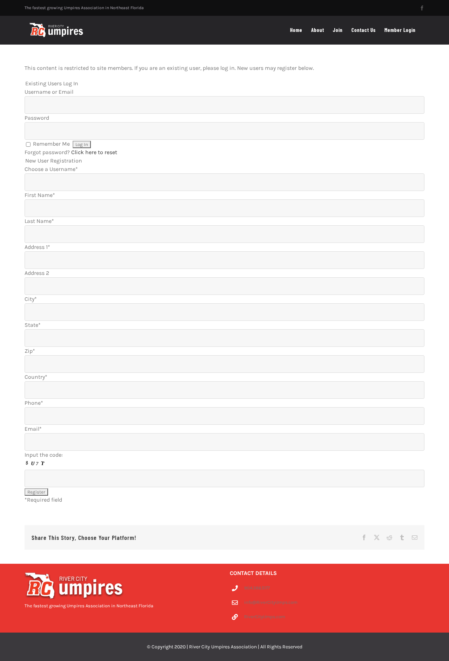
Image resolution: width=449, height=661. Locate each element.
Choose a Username (51, 169)
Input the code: (44, 454)
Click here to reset (94, 152)
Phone (34, 402)
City (31, 299)
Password (37, 117)
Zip (30, 351)
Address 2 (37, 273)
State (33, 325)
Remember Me (51, 143)
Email (33, 428)
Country (36, 377)
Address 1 (37, 247)
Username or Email (49, 91)
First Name (40, 195)
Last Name (39, 221)
